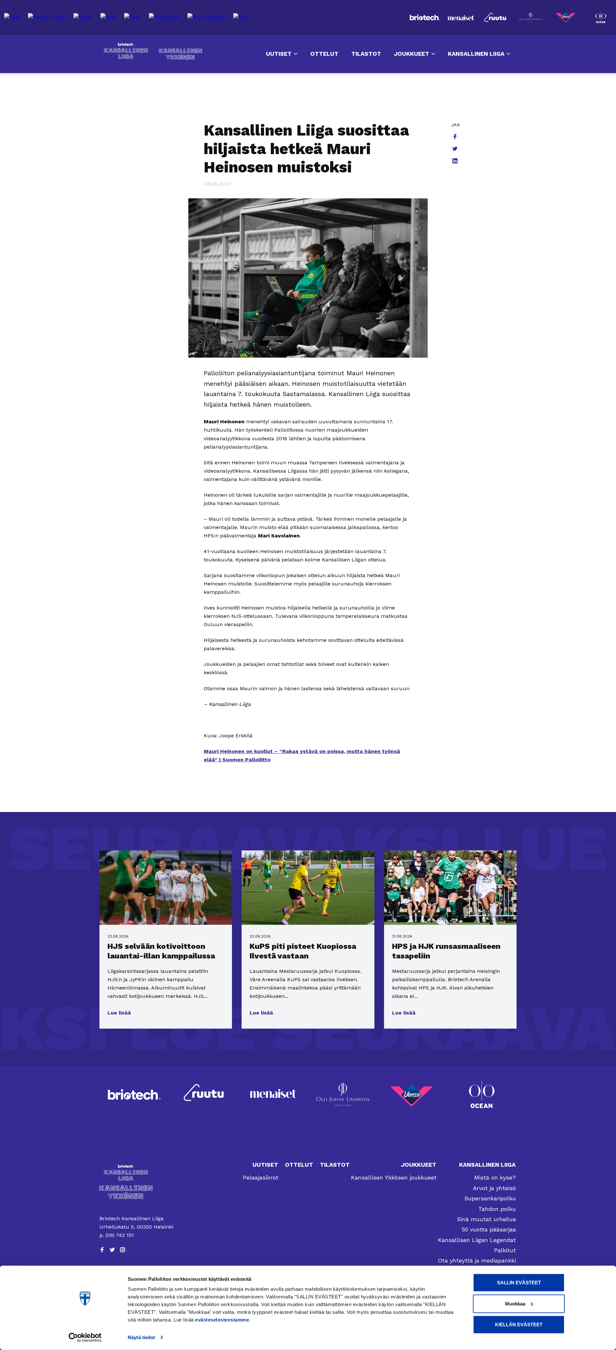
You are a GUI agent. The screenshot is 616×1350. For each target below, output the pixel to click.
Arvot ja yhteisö (494, 1188)
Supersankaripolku (490, 1198)
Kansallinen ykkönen (180, 54)
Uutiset (279, 53)
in (455, 161)
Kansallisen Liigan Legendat (477, 1240)
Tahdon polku (497, 1208)
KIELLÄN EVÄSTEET (519, 1324)
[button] (119, 1013)
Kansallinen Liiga (125, 51)
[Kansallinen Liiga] (136, 1172)
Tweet (455, 149)
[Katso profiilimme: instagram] (122, 1250)
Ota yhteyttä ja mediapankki (477, 1260)
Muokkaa (515, 1303)
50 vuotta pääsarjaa (489, 1229)
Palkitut (505, 1250)
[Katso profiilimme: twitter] (112, 1250)
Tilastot (366, 53)
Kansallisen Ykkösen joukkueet (394, 1177)
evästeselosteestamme (222, 1319)
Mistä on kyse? (495, 1177)
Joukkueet (411, 53)
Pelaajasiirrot (260, 1177)
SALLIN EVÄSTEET (519, 1282)
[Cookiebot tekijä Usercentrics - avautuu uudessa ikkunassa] (85, 1337)
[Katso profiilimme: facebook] (102, 1250)
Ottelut (324, 53)
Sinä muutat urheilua (486, 1219)
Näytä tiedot (141, 1337)
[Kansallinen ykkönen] (136, 1192)
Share (455, 137)
